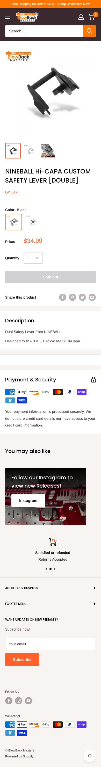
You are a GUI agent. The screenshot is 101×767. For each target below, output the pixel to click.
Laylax (11, 192)
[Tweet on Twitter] (82, 297)
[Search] (89, 31)
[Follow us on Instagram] (18, 700)
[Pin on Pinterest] (72, 297)
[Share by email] (92, 297)
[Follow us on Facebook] (8, 700)
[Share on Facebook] (62, 297)
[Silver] (33, 222)
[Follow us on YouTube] (28, 700)
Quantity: (12, 258)
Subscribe (22, 659)
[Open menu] (7, 17)
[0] (91, 17)
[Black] (13, 222)
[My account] (81, 17)
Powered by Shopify (19, 756)
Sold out (50, 277)
